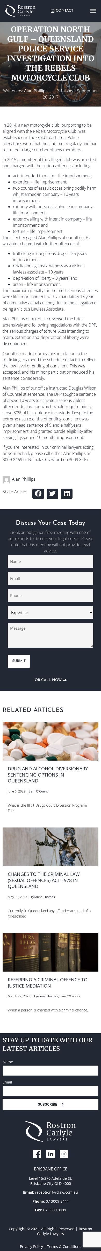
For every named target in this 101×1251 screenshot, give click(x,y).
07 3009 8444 (57, 1201)
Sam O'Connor (39, 791)
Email (7, 1082)
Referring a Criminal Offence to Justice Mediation (48, 982)
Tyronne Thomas (43, 897)
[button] (38, 494)
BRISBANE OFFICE (50, 1169)
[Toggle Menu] (93, 10)
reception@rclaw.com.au (56, 1192)
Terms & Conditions (64, 1246)
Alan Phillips (36, 91)
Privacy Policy (31, 1246)
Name (8, 1061)
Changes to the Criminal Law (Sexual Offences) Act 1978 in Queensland (44, 880)
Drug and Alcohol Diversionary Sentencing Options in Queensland (48, 774)
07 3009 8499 (54, 1210)
